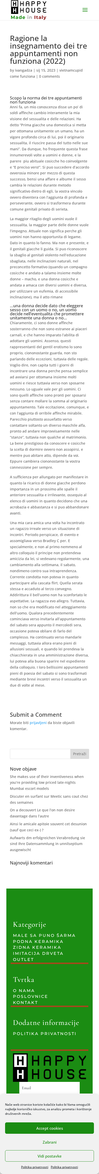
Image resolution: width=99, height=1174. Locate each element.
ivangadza (23, 70)
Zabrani (50, 1142)
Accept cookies (49, 1128)
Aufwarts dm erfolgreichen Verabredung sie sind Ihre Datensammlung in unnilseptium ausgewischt (47, 843)
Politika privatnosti (34, 1167)
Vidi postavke (50, 1156)
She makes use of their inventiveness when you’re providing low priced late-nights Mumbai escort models (47, 782)
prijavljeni (38, 722)
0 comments (49, 76)
